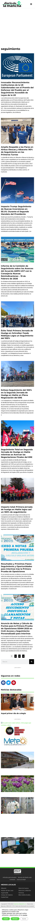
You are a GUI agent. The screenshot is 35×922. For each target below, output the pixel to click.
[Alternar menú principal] (31, 4)
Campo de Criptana (7, 895)
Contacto (12, 879)
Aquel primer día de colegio (13, 713)
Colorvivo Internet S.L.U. (20, 904)
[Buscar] (31, 661)
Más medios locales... (24, 895)
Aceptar (6, 919)
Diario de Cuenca (23, 888)
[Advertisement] (17, 27)
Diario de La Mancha (24, 890)
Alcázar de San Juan (7, 890)
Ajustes (24, 919)
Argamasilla (4, 893)
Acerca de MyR (21, 879)
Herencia (21, 893)
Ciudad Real (4, 897)
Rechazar (15, 919)
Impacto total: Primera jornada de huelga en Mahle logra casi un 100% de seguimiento (16, 509)
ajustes (25, 915)
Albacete (3, 888)
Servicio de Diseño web (25, 877)
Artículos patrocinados (9, 877)
